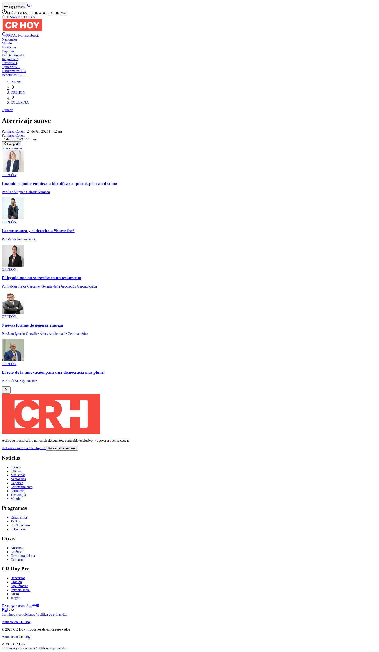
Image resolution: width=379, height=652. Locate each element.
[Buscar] (29, 7)
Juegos (15, 598)
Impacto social (20, 590)
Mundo (16, 499)
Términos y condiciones (18, 614)
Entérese (16, 552)
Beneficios (18, 578)
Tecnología (18, 495)
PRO (9, 35)
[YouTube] (9, 610)
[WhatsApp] (12, 610)
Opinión (7, 110)
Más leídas (18, 475)
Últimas (16, 471)
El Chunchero (20, 525)
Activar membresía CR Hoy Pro (24, 448)
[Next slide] (6, 390)
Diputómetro (19, 586)
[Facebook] (3, 610)
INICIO (16, 82)
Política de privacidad (52, 614)
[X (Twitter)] (16, 610)
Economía (18, 491)
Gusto (15, 594)
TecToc (16, 521)
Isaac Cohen (16, 131)
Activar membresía (26, 35)
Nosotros (17, 548)
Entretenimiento (21, 487)
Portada (16, 467)
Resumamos (19, 517)
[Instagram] (6, 610)
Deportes (17, 483)
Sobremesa (18, 529)
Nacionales (18, 479)
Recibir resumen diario (62, 448)
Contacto (17, 559)
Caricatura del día (23, 556)
